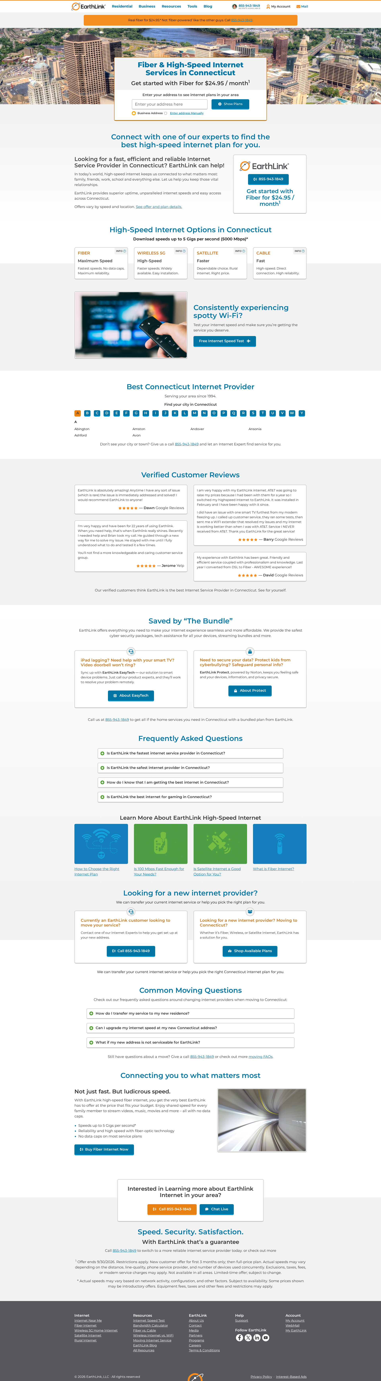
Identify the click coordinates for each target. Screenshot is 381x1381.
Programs (196, 1340)
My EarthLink (296, 1330)
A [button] (77, 413)
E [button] (116, 413)
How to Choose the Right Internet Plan (96, 871)
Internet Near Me (88, 1320)
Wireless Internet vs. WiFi (153, 1335)
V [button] (282, 413)
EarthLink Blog (145, 1345)
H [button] (145, 413)
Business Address (150, 113)
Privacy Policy (261, 1377)
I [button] (155, 413)
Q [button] (233, 413)
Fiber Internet (85, 1325)
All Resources (143, 1350)
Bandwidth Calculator (150, 1325)
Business (147, 6)
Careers (195, 1345)
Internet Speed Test (149, 1320)
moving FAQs (261, 1057)
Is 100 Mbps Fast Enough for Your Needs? (159, 871)
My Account (295, 1320)
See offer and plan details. (159, 207)
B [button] (87, 413)
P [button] (223, 413)
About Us (196, 1320)
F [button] (126, 413)
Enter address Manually (187, 113)
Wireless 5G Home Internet (96, 1330)
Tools (192, 6)
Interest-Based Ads (291, 1377)
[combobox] (170, 104)
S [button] (253, 413)
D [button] (106, 413)
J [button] (165, 413)
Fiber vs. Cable (144, 1330)
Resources (171, 6)
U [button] (272, 413)
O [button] (214, 413)
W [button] (292, 413)
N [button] (204, 413)
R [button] (243, 413)
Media (194, 1330)
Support (241, 1320)
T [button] (263, 413)
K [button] (175, 413)
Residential (122, 6)
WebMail (292, 1325)
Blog (208, 6)
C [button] (97, 413)
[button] (96, 1328)
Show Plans (233, 104)
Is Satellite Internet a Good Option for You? (217, 871)
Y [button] (302, 413)
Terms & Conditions (204, 1350)
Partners (195, 1335)
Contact (195, 1325)
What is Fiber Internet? (273, 869)
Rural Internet (85, 1340)
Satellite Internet (87, 1335)
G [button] (136, 413)
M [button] (194, 413)
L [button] (185, 413)
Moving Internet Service (152, 1340)
